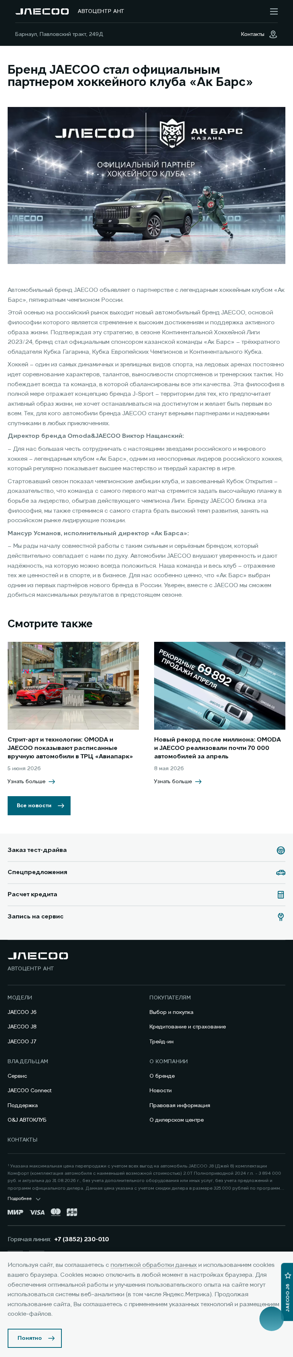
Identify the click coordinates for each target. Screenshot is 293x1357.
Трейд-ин (162, 1041)
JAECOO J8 (22, 1027)
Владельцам (28, 1061)
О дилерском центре (177, 1120)
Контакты (23, 1140)
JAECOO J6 (22, 1012)
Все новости (34, 805)
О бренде (162, 1076)
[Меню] (274, 11)
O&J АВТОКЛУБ (27, 1120)
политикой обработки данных (154, 1265)
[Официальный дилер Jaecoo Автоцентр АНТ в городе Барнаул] (42, 11)
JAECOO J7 (22, 1041)
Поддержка (23, 1105)
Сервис (17, 1076)
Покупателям (170, 998)
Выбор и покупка (171, 1012)
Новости (161, 1090)
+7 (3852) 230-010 (81, 1240)
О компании (169, 1061)
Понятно (30, 1338)
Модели (20, 998)
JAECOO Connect (30, 1090)
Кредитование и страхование (188, 1027)
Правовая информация (180, 1105)
